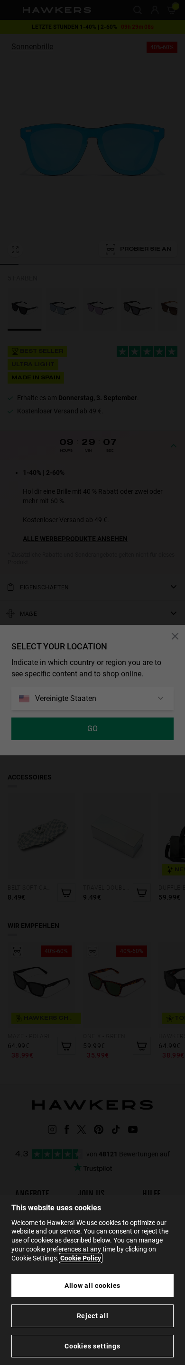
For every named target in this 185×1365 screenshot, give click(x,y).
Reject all (93, 1316)
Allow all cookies (92, 1285)
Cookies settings (92, 1346)
